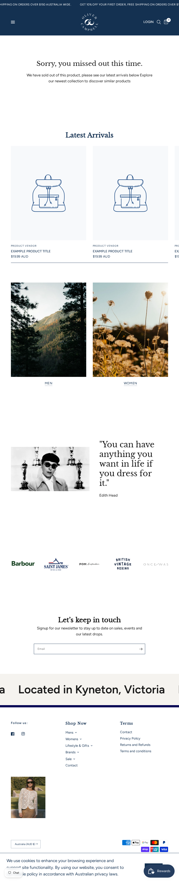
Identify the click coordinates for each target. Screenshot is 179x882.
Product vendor (24, 246)
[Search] (158, 22)
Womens (71, 739)
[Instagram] (26, 734)
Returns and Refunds (135, 745)
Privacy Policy (130, 738)
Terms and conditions (135, 751)
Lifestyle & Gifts (77, 746)
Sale (68, 759)
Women (130, 383)
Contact (71, 765)
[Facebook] (16, 734)
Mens (69, 732)
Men (48, 383)
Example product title (31, 251)
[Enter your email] (140, 649)
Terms (126, 723)
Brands (70, 752)
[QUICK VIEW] (48, 193)
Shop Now (76, 723)
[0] (165, 22)
